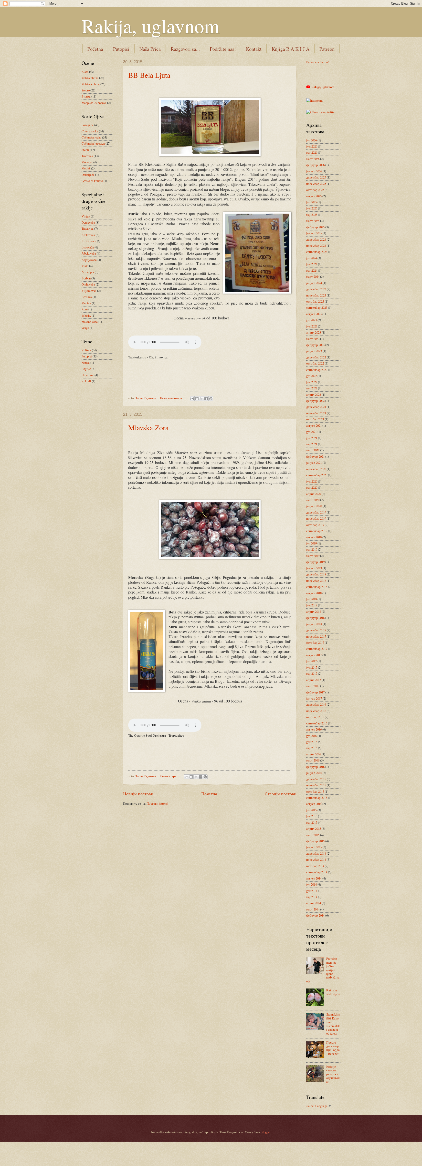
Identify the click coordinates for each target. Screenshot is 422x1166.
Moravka (87, 162)
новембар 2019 (316, 518)
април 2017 (313, 680)
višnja (85, 328)
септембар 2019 (316, 531)
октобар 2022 (315, 363)
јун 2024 (311, 264)
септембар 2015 (316, 797)
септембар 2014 (316, 872)
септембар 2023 (316, 307)
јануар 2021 (314, 462)
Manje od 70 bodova (94, 102)
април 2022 (313, 394)
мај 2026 (311, 152)
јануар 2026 (314, 171)
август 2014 (314, 878)
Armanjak (88, 272)
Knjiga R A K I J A (290, 49)
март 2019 (312, 555)
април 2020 (313, 494)
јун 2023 (311, 326)
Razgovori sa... (185, 49)
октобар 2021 (315, 419)
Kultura (86, 350)
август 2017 (314, 655)
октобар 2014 (315, 866)
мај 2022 (311, 388)
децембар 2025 (316, 177)
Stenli (85, 150)
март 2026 (312, 159)
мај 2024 (311, 270)
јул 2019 (311, 543)
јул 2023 (311, 320)
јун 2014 (311, 891)
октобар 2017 (315, 642)
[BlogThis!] (196, 398)
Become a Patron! (317, 62)
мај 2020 (311, 487)
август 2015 (314, 803)
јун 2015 (311, 816)
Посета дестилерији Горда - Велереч (333, 1048)
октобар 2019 (315, 525)
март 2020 (312, 500)
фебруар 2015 (315, 841)
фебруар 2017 (315, 692)
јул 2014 (311, 884)
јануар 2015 (314, 847)
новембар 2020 (316, 469)
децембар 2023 (316, 289)
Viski (85, 266)
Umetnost (88, 375)
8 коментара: (169, 776)
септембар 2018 (316, 586)
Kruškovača (89, 241)
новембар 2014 (316, 859)
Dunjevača (88, 222)
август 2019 (314, 537)
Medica (86, 303)
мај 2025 (311, 214)
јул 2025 (311, 202)
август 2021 (314, 425)
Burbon (86, 278)
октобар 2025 (315, 190)
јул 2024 (311, 258)
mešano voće (90, 321)
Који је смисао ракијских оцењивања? (333, 1074)
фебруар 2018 (315, 617)
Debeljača (88, 174)
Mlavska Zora (148, 427)
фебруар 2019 (315, 562)
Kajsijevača (89, 259)
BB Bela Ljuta (149, 75)
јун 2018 (311, 605)
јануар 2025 (314, 233)
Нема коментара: (172, 398)
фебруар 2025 (315, 227)
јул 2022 (311, 376)
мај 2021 (311, 444)
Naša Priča (150, 49)
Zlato (85, 71)
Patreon (327, 49)
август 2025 (314, 196)
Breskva (87, 297)
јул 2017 (311, 661)
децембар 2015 (316, 779)
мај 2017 (311, 673)
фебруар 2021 (315, 456)
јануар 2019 (314, 568)
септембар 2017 (316, 648)
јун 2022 (311, 382)
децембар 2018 (316, 574)
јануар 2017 (314, 698)
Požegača (88, 125)
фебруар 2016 (315, 766)
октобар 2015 (315, 791)
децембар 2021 (316, 407)
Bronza (86, 96)
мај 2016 (311, 748)
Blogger (265, 1132)
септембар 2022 (316, 369)
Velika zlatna (90, 78)
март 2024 (312, 276)
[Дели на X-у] (201, 398)
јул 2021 (311, 431)
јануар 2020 (314, 506)
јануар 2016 (314, 773)
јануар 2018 (314, 624)
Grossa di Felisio (92, 180)
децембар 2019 (316, 512)
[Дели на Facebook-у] (206, 398)
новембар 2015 (316, 785)
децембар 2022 (316, 357)
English (86, 368)
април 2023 (313, 332)
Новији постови (138, 794)
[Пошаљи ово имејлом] (192, 398)
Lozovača (88, 247)
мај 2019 (311, 549)
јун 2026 (311, 146)
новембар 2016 (316, 711)
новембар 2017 (316, 636)
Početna (95, 49)
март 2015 (312, 835)
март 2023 (312, 338)
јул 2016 (311, 735)
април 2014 (313, 903)
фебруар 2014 (315, 915)
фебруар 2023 (315, 345)
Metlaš (86, 168)
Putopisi (121, 49)
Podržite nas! (223, 49)
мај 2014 (311, 897)
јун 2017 (311, 667)
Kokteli (86, 381)
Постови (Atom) (157, 803)
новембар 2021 (316, 413)
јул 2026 (311, 140)
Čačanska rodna (91, 137)
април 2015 (313, 828)
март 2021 (312, 450)
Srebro (86, 90)
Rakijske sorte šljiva (333, 992)
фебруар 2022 (315, 400)
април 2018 (313, 611)
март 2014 (312, 909)
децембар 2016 (316, 704)
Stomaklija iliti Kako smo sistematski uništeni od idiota (333, 1023)
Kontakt (254, 49)
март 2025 (312, 220)
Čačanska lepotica (93, 143)
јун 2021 (311, 438)
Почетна (209, 794)
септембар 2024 (316, 251)
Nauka (86, 362)
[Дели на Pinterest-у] (210, 398)
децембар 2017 (316, 630)
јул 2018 (311, 599)
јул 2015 (311, 810)
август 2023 (314, 314)
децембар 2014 (316, 853)
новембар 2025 (316, 183)
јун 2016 (311, 742)
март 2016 (312, 760)
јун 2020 (311, 481)
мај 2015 (311, 822)
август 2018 (314, 593)
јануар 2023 (314, 351)
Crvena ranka (90, 131)
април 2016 (313, 754)
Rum (85, 309)
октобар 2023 (315, 301)
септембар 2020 (316, 475)
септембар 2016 (316, 723)
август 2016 (314, 729)
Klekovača (88, 235)
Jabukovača (89, 253)
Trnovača (87, 156)
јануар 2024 (314, 283)
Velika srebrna (91, 84)
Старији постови (280, 794)
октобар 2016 (315, 717)
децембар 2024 (316, 239)
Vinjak (86, 216)
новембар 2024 (316, 245)
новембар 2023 (316, 295)
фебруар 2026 (315, 165)
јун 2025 (311, 208)
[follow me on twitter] (321, 112)
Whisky (86, 315)
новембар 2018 (316, 580)
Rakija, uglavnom (150, 26)
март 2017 (312, 686)
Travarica (88, 228)
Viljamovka (89, 290)
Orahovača (88, 284)
